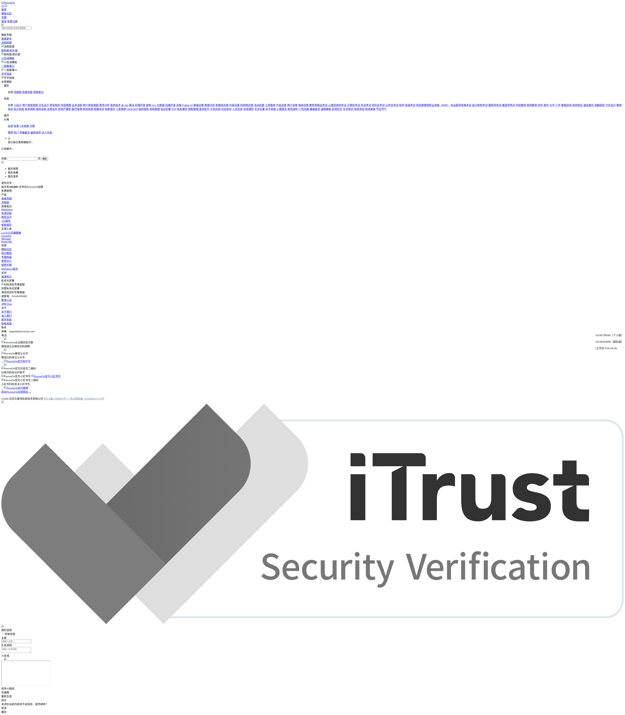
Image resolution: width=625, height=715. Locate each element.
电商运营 (303, 105)
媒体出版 (41, 109)
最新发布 (36, 132)
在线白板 (6, 213)
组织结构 (143, 109)
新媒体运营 (222, 105)
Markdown (7, 209)
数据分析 (209, 105)
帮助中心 (6, 261)
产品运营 (281, 105)
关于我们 (6, 311)
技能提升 (110, 109)
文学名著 (259, 109)
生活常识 (348, 109)
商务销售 (30, 109)
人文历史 (237, 109)
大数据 (161, 105)
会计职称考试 (480, 105)
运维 (178, 105)
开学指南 (6, 74)
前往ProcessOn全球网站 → (16, 392)
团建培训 (99, 109)
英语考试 (410, 105)
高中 (546, 105)
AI (2, 6)
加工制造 (19, 109)
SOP (174, 109)
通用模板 (326, 109)
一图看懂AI (7, 66)
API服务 (6, 221)
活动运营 (259, 105)
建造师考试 (508, 105)
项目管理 (66, 105)
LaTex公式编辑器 (11, 232)
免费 (16, 126)
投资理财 (248, 109)
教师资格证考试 (318, 105)
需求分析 (104, 105)
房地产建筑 (64, 109)
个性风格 (304, 109)
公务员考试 (391, 105)
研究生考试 (378, 105)
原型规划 (55, 105)
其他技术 (115, 105)
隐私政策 (6, 323)
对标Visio (6, 304)
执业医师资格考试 (461, 105)
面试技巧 (204, 109)
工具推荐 (270, 105)
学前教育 (521, 105)
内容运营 (234, 105)
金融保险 (599, 105)
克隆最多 (25, 132)
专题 (4, 17)
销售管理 (193, 109)
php (126, 105)
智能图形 (6, 225)
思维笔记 (38, 92)
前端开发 (140, 105)
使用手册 (6, 265)
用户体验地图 (90, 105)
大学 (552, 105)
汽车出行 (610, 105)
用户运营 (292, 105)
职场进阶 (293, 109)
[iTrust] (312, 623)
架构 (148, 105)
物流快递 (88, 109)
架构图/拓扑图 (9, 50)
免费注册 (12, 21)
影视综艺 (337, 109)
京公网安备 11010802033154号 (87, 398)
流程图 (17, 92)
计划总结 (215, 109)
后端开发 (170, 105)
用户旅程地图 (30, 105)
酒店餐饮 (588, 105)
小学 (558, 105)
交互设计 (44, 105)
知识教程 (6, 253)
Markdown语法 (9, 269)
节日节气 (381, 109)
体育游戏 (359, 109)
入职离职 (121, 109)
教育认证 (6, 300)
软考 (401, 105)
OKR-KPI (132, 109)
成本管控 (182, 109)
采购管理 (154, 109)
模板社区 (6, 13)
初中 (540, 105)
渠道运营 (198, 105)
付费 (32, 126)
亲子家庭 (270, 109)
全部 (10, 126)
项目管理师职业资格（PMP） (433, 105)
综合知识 (226, 109)
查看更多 (6, 38)
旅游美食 (370, 109)
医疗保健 (77, 109)
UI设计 (18, 105)
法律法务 (52, 109)
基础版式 (315, 109)
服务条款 (6, 319)
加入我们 (6, 315)
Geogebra (6, 235)
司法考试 (366, 105)
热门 (16, 132)
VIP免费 (24, 126)
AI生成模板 (7, 58)
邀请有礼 (6, 276)
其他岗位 (577, 105)
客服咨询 (566, 105)
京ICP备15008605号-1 (56, 398)
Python (185, 105)
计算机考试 (353, 105)
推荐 (4, 9)
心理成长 (282, 109)
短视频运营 (246, 105)
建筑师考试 (494, 105)
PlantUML (6, 241)
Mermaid (6, 238)
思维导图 (27, 92)
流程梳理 (6, 42)
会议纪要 (165, 109)
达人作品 (47, 132)
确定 (44, 159)
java (154, 105)
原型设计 (6, 217)
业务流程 (77, 105)
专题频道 (6, 257)
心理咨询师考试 (337, 105)
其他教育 (532, 105)
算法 (131, 105)
